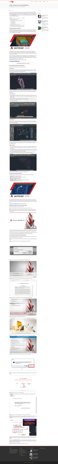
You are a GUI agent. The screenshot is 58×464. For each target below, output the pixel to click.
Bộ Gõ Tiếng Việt (35, 1)
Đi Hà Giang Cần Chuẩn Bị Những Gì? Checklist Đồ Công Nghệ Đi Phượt (45, 27)
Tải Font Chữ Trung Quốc (15, 171)
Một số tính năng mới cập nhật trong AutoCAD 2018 (16, 20)
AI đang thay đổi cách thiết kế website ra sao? (45, 15)
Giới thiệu (32, 1)
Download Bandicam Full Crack (16, 203)
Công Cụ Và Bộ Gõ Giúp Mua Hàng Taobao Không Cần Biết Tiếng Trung (45, 21)
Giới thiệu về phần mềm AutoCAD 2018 (14, 18)
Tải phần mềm (44, 1)
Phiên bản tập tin (13, 21)
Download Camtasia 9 (15, 59)
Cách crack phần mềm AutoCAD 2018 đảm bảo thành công (17, 26)
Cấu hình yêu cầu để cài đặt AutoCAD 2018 (15, 24)
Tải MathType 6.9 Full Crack (15, 443)
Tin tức (47, 1)
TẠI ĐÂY (28, 63)
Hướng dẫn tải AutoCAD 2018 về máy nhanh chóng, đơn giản (17, 25)
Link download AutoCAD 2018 (13, 19)
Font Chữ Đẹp (40, 1)
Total (29, 462)
